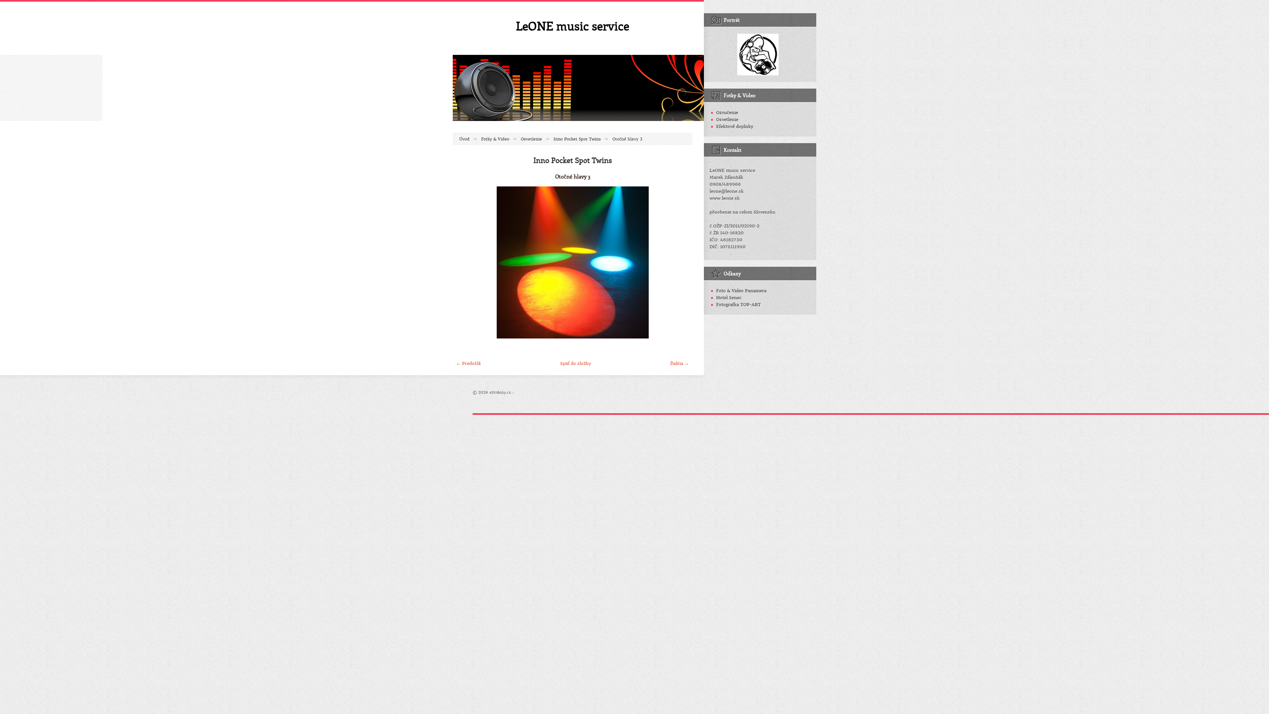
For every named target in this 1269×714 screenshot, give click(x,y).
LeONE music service (572, 26)
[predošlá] (463, 262)
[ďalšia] (681, 262)
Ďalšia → (679, 363)
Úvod (464, 139)
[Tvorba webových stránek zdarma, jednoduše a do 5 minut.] (513, 392)
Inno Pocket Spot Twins (577, 139)
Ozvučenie (727, 112)
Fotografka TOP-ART (738, 304)
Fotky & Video (495, 139)
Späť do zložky (575, 363)
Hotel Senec (729, 297)
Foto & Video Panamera (741, 290)
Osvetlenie (531, 139)
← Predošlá (468, 363)
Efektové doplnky (734, 126)
